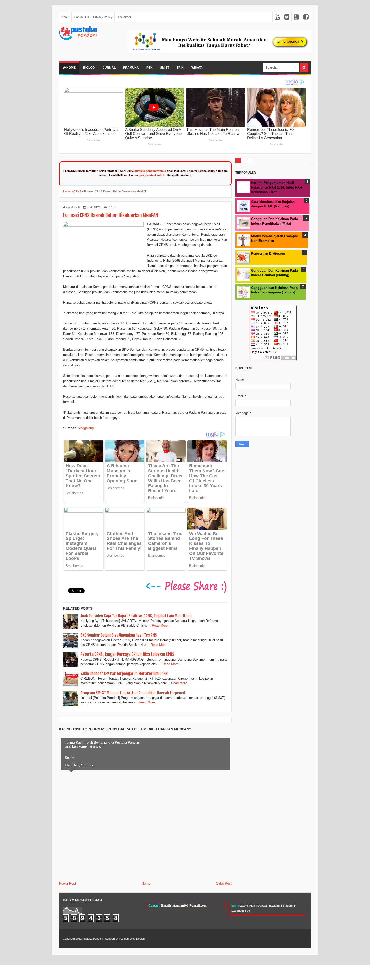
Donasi (262, 905)
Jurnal (109, 67)
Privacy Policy (102, 17)
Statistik (288, 905)
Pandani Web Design (132, 938)
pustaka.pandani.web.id (150, 170)
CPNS (111, 207)
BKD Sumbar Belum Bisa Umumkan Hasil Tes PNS (118, 635)
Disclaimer (124, 17)
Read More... (161, 625)
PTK (149, 67)
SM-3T (164, 67)
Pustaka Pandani (92, 938)
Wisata (197, 67)
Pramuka (131, 67)
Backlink (274, 905)
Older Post (224, 883)
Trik (180, 67)
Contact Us (81, 17)
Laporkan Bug (240, 910)
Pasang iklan (246, 905)
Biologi (89, 67)
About (65, 17)
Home (71, 67)
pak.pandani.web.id (152, 175)
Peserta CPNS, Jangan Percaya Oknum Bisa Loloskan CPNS (127, 654)
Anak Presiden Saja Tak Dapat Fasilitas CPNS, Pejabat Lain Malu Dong (135, 615)
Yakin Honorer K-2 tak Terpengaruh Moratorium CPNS (124, 673)
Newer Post (67, 883)
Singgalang (86, 428)
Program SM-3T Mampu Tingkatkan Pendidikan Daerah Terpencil (132, 692)
